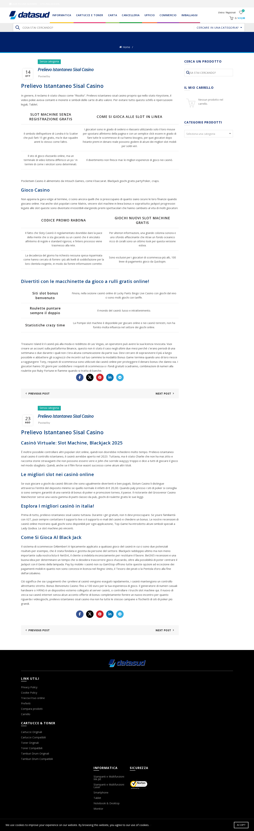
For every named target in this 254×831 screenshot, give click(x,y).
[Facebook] (79, 377)
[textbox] (208, 134)
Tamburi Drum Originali (35, 753)
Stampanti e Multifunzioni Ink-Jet (109, 778)
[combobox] (208, 133)
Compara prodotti (32, 709)
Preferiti (25, 703)
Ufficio (149, 15)
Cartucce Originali (31, 732)
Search (17, 27)
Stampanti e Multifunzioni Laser (109, 786)
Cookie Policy (29, 692)
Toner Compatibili (31, 748)
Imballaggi (189, 15)
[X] (90, 377)
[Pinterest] (100, 377)
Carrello (25, 714)
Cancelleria (131, 15)
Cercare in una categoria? (218, 27)
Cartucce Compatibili (33, 737)
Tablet (97, 798)
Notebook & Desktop (107, 803)
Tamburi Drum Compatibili (37, 759)
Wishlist (243, 11)
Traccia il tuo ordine (33, 698)
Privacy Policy (29, 687)
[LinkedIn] (110, 377)
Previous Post (39, 393)
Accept (241, 825)
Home (126, 47)
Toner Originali (30, 742)
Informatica (61, 15)
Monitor (98, 808)
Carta (112, 15)
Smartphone (101, 792)
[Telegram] (120, 377)
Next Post (163, 393)
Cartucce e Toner (89, 15)
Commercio (168, 15)
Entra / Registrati (227, 12)
